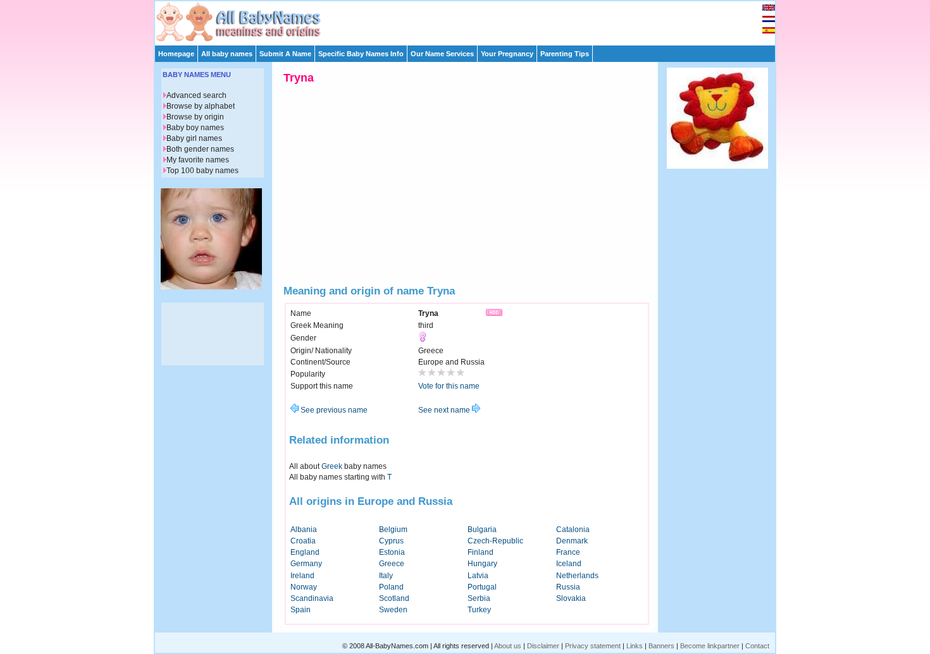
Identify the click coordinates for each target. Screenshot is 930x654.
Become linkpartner (710, 646)
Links (634, 646)
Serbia (479, 598)
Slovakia (571, 598)
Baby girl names (194, 138)
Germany (306, 563)
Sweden (393, 609)
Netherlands (577, 575)
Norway (303, 587)
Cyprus (391, 540)
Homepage (176, 54)
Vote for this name (449, 386)
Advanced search (196, 95)
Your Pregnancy (507, 54)
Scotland (394, 598)
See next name (445, 410)
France (568, 552)
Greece (391, 563)
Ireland (302, 575)
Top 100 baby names (202, 170)
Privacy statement (593, 646)
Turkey (479, 609)
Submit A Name (285, 54)
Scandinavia (311, 598)
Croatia (303, 540)
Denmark (572, 540)
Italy (386, 575)
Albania (303, 529)
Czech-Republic (495, 540)
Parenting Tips (564, 54)
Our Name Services (442, 54)
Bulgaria (482, 529)
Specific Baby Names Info (361, 54)
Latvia (478, 575)
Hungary (482, 563)
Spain (300, 609)
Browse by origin (195, 116)
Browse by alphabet (200, 106)
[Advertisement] (471, 20)
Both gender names (200, 149)
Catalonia (573, 529)
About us (507, 646)
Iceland (568, 563)
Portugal (482, 587)
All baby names (226, 54)
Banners (661, 646)
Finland (480, 552)
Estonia (392, 552)
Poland (391, 587)
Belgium (393, 529)
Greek (331, 466)
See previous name (333, 410)
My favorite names (197, 159)
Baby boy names (195, 127)
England (304, 552)
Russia (568, 587)
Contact (757, 646)
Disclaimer (543, 646)
